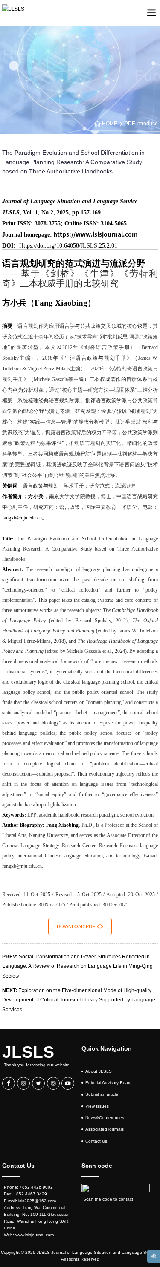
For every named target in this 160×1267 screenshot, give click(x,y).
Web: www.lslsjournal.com (29, 1234)
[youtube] (67, 1083)
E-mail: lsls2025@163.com (30, 1200)
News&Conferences (104, 1117)
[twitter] (38, 1083)
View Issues (97, 1106)
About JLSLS (98, 1071)
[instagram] (23, 1083)
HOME (109, 124)
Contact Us (96, 1141)
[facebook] (8, 1083)
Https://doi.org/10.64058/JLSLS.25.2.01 (68, 245)
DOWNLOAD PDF (76, 926)
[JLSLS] (13, 12)
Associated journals (104, 1129)
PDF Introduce (141, 124)
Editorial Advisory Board (108, 1082)
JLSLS (28, 1052)
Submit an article (101, 1094)
